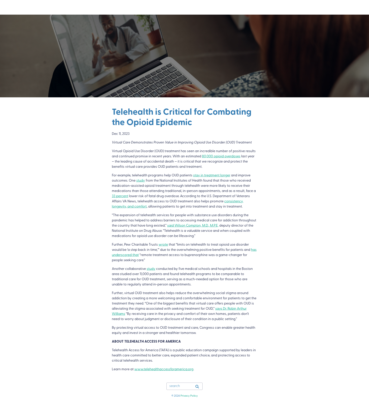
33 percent (120, 196)
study (140, 181)
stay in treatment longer (211, 175)
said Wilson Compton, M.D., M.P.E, (193, 226)
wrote (163, 245)
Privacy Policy (189, 395)
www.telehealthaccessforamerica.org (163, 369)
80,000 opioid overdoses (221, 156)
